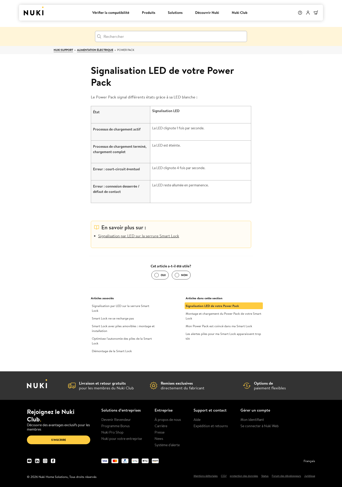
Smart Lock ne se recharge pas (113, 318)
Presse (159, 432)
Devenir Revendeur (116, 419)
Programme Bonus (115, 425)
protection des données (244, 476)
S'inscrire (58, 440)
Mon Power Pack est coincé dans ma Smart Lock (219, 326)
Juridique (309, 476)
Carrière (161, 425)
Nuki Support (63, 50)
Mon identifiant (252, 419)
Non (184, 275)
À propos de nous (168, 419)
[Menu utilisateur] (308, 13)
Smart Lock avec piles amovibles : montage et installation (123, 328)
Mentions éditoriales (206, 476)
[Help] (300, 13)
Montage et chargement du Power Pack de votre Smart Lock (223, 316)
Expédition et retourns (211, 425)
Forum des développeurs (286, 476)
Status (265, 476)
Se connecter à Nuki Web (259, 425)
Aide (197, 419)
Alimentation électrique (95, 50)
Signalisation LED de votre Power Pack (212, 305)
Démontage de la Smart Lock (112, 351)
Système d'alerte (167, 444)
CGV (224, 476)
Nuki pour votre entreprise (121, 438)
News (159, 438)
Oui (163, 275)
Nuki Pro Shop (112, 432)
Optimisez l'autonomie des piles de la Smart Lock (122, 341)
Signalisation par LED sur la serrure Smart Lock (138, 236)
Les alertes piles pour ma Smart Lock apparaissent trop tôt (223, 336)
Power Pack (125, 50)
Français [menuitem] (309, 460)
